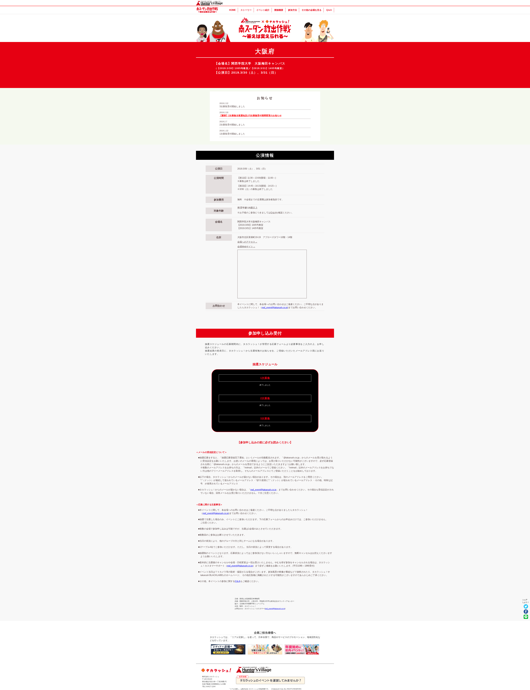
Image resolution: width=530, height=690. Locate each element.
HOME (232, 10)
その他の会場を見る (311, 10)
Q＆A (329, 10)
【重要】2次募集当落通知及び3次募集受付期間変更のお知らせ (250, 115)
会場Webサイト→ (246, 246)
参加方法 (292, 10)
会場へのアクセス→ (247, 242)
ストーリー (246, 10)
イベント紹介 (263, 10)
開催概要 (278, 10)
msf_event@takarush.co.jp (275, 307)
